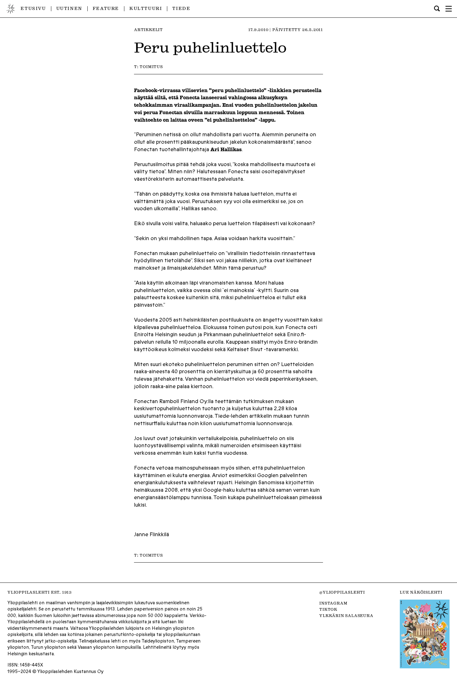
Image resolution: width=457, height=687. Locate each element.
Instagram (333, 603)
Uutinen (69, 8)
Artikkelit (148, 29)
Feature (106, 8)
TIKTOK (328, 609)
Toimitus (151, 66)
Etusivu (33, 8)
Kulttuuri (145, 8)
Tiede (181, 8)
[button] (448, 9)
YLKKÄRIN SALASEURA (346, 615)
